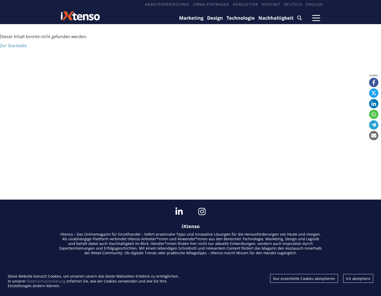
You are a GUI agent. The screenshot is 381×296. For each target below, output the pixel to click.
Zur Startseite (13, 45)
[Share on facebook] (373, 82)
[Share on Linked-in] (373, 103)
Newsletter (245, 4)
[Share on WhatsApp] (373, 114)
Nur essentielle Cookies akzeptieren (304, 278)
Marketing (191, 18)
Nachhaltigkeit (276, 18)
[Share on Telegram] (373, 125)
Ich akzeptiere (358, 278)
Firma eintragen (211, 4)
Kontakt (271, 4)
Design (215, 18)
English (314, 4)
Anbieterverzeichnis (167, 4)
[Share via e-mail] (373, 135)
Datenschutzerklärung (46, 281)
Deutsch (293, 4)
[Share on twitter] (373, 93)
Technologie (241, 18)
